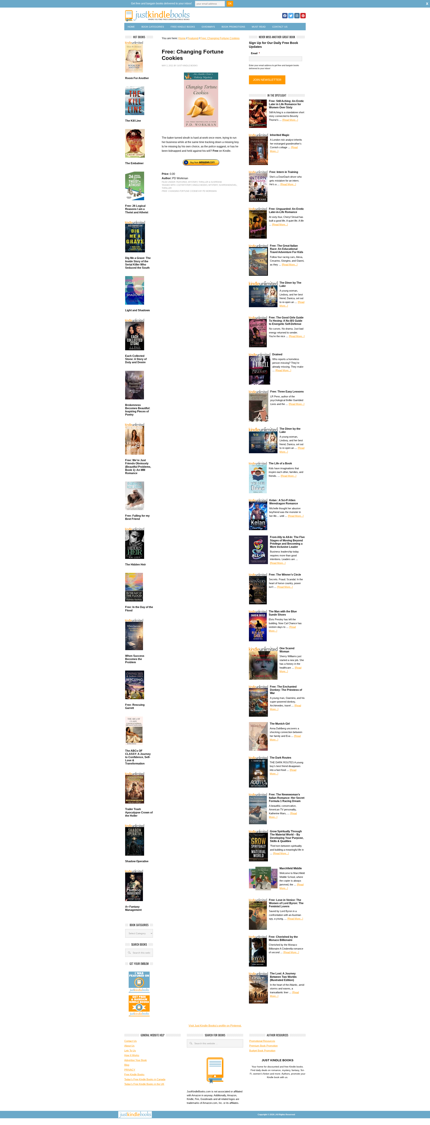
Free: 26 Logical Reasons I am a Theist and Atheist (136, 209)
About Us (129, 1045)
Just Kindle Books (187, 65)
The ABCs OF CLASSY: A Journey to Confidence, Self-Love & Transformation (138, 757)
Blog (126, 1064)
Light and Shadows (137, 310)
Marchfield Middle (291, 868)
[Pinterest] (303, 15)
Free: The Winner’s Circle (285, 574)
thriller (167, 188)
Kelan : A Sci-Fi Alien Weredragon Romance (283, 502)
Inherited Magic (279, 135)
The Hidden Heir (135, 564)
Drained (277, 354)
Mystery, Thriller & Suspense (205, 182)
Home (131, 26)
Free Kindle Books (183, 26)
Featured (181, 182)
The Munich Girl (280, 723)
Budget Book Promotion (262, 1050)
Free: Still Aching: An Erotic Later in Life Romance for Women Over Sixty (286, 104)
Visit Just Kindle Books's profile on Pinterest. (215, 1025)
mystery (213, 185)
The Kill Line (133, 120)
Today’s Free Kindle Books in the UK (144, 1084)
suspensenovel (228, 185)
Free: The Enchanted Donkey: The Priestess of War (286, 689)
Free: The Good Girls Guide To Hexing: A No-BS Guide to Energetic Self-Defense (286, 320)
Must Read (259, 26)
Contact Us (279, 26)
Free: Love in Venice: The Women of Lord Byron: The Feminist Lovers (286, 903)
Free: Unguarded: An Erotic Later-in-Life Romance (286, 210)
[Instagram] (297, 15)
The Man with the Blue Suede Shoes (283, 613)
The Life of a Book (280, 463)
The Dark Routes (280, 757)
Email (255, 53)
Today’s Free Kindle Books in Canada (144, 1079)
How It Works (131, 1055)
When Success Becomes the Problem (134, 659)
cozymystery (184, 185)
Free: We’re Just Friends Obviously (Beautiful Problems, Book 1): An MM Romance (138, 467)
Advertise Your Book (135, 1060)
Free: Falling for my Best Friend (137, 517)
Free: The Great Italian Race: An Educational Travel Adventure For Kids (286, 249)
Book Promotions (233, 26)
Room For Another (137, 78)
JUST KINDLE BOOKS (183, 15)
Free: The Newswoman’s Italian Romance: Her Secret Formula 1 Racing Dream (286, 797)
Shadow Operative (136, 861)
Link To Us (130, 1050)
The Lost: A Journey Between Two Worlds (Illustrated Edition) (283, 976)
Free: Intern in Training (283, 172)
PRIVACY (129, 1069)
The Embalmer (134, 163)
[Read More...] (290, 119)
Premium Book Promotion (263, 1045)
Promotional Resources (262, 1041)
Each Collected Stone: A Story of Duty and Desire (136, 359)
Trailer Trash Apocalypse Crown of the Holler (139, 812)
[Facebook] (285, 15)
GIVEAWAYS (208, 26)
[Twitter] (291, 15)
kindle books (199, 185)
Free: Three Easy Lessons (287, 391)
